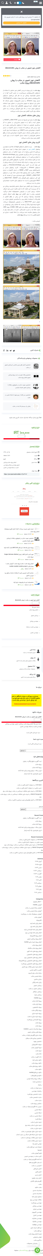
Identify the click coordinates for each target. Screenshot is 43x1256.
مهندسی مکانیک (37, 1222)
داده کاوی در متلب (36, 1057)
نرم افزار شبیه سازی (36, 1228)
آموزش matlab (37, 905)
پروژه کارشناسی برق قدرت (34, 1020)
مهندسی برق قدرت (36, 1203)
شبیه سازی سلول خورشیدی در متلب (31, 1131)
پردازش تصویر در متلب (35, 989)
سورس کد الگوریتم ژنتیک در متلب (32, 1107)
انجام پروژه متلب (12, 462)
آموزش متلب (38, 917)
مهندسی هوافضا (37, 1225)
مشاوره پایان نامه (37, 1197)
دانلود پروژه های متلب (35, 1066)
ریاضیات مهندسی (37, 1091)
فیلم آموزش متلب (36, 1153)
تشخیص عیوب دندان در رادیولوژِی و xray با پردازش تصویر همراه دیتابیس (20, 541)
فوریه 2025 (38, 864)
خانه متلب (39, 1054)
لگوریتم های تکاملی (36, 1181)
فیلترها (40, 1150)
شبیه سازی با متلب (36, 1122)
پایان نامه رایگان (37, 982)
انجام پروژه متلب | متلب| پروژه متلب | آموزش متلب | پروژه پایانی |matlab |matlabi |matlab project (20, 566)
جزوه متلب (38, 1051)
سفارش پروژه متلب (36, 1104)
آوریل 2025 (38, 861)
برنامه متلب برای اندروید (35, 973)
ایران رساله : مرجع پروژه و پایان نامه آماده (30, 771)
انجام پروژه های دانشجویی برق (33, 958)
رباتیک (40, 1085)
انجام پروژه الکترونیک (36, 936)
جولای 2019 (38, 886)
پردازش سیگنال (37, 992)
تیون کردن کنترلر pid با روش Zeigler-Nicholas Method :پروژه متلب (19, 557)
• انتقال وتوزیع (38, 902)
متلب (40, 1184)
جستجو (41, 807)
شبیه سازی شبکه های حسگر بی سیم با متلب (29, 1135)
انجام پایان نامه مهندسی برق (33, 933)
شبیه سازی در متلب (36, 1128)
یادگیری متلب (38, 1240)
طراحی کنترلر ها (37, 1144)
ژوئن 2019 (39, 889)
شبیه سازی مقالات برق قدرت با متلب (31, 1138)
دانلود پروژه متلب (37, 1063)
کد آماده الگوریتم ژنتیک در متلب (33, 1159)
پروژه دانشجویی (37, 1007)
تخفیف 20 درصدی (21, 23)
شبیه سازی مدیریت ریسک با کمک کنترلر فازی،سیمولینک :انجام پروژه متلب (22, 531)
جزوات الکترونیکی (37, 1045)
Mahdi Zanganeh (37, 847)
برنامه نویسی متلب (36, 976)
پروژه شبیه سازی (37, 1013)
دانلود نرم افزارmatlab (35, 1072)
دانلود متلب (38, 1069)
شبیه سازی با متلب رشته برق (33, 1125)
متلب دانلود (38, 1187)
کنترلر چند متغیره (37, 1178)
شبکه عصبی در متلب (36, 1116)
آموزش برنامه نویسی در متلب (33, 908)
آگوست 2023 (38, 874)
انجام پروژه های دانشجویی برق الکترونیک (30, 961)
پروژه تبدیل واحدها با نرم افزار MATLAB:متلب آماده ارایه (19, 549)
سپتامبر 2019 (38, 883)
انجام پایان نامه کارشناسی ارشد (33, 930)
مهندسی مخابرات (37, 1218)
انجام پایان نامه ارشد (36, 923)
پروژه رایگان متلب (37, 1010)
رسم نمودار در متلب (36, 1088)
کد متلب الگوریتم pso (35, 1163)
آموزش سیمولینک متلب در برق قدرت (31, 914)
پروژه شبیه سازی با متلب (35, 1017)
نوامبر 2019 (39, 877)
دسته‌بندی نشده (37, 1082)
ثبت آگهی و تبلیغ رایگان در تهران (32, 761)
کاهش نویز (32, 149)
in (7, 350)
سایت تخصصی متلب (36, 1097)
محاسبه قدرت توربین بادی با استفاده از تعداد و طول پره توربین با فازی (19, 575)
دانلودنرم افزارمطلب (36, 1076)
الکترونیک (39, 920)
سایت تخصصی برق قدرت (34, 1094)
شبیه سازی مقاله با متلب (34, 1141)
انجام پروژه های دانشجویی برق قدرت (31, 964)
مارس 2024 (38, 868)
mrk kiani (40, 840)
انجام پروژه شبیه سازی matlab (33, 942)
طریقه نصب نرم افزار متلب (34, 1147)
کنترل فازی (38, 1172)
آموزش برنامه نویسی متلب (34, 911)
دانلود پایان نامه (37, 1060)
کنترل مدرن (38, 1175)
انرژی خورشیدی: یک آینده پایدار (33, 774)
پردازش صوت (38, 995)
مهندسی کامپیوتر (37, 1212)
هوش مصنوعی (37, 1237)
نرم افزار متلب (38, 1231)
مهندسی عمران (37, 1209)
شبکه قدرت (38, 1119)
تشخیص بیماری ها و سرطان (34, 1038)
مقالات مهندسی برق (36, 1200)
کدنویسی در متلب (37, 1166)
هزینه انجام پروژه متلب (35, 1234)
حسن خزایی (39, 842)
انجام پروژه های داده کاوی (34, 951)
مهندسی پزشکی (12, 465)
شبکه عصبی (38, 1110)
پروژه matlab (38, 998)
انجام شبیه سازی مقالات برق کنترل (32, 967)
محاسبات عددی (37, 1190)
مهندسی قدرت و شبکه (32, 627)
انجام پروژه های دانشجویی (34, 954)
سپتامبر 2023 (38, 871)
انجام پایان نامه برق (36, 926)
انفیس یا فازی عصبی (36, 970)
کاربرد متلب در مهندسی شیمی (33, 1156)
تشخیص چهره (38, 1041)
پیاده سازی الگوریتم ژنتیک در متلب (32, 1035)
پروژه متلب (38, 764)
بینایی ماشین (38, 979)
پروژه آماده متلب (37, 768)
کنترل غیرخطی (37, 1169)
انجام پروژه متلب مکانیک (35, 948)
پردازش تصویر (34, 616)
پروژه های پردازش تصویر (35, 1032)
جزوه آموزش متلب (36, 1048)
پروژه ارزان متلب (37, 1004)
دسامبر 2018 (38, 892)
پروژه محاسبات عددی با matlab (33, 1029)
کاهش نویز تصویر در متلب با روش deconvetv (22, 68)
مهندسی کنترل (7, 468)
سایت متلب (38, 1100)
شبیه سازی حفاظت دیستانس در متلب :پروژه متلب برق (18, 791)
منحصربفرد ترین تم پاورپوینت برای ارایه (24, 583)
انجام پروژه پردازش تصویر (34, 939)
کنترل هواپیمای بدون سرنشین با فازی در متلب (21, 800)
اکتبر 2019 (39, 880)
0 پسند (16, 59)
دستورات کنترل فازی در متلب (26, 785)
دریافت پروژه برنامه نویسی (34, 1079)
